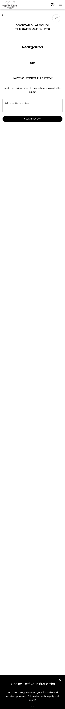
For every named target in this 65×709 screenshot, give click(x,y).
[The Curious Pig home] (17, 5)
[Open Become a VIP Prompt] (32, 706)
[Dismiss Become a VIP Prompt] (60, 680)
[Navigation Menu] (60, 4)
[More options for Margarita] (56, 18)
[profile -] (53, 4)
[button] (4, 15)
